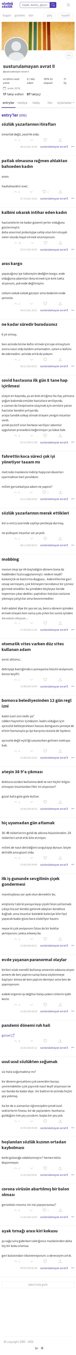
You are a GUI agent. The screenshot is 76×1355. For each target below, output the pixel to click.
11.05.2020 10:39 (28, 1217)
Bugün (7, 15)
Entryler (8, 103)
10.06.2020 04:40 (28, 864)
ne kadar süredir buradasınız (29, 324)
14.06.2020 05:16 (28, 808)
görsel (6, 1035)
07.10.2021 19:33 (28, 198)
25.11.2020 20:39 (28, 499)
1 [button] (48, 191)
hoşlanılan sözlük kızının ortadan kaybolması (34, 1144)
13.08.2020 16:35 (28, 757)
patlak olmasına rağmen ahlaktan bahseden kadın (34, 163)
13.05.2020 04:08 (28, 1127)
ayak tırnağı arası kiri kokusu (30, 1231)
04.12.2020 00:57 (28, 366)
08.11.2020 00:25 (28, 545)
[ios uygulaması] (42, 1348)
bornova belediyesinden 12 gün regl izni (37, 703)
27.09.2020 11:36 (28, 629)
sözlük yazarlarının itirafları (29, 124)
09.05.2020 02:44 (28, 1267)
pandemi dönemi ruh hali (26, 1025)
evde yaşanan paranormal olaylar (34, 959)
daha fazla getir (38, 1284)
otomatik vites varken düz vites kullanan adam (33, 646)
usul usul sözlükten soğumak (30, 1061)
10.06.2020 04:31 (28, 945)
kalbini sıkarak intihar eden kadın (34, 212)
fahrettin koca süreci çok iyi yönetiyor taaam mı (28, 459)
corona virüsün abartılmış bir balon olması (35, 1191)
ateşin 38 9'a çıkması (22, 771)
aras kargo (12, 263)
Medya (22, 103)
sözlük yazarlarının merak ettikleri (35, 513)
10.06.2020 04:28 (28, 1011)
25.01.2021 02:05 (28, 249)
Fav (50, 103)
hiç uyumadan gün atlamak (28, 822)
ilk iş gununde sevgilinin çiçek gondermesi (31, 881)
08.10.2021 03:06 (28, 146)
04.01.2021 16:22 (28, 310)
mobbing (10, 559)
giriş (49, 15)
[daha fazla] (68, 5)
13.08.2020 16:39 (28, 686)
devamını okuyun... (15, 618)
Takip (36, 103)
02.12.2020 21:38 (28, 442)
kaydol (66, 15)
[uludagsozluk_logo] (7, 5)
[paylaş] (60, 140)
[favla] (45, 140)
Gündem (20, 15)
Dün (31, 15)
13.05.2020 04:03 (28, 1174)
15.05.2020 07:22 (28, 1047)
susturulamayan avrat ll (54, 146)
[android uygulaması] (37, 1348)
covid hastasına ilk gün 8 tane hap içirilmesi (34, 383)
